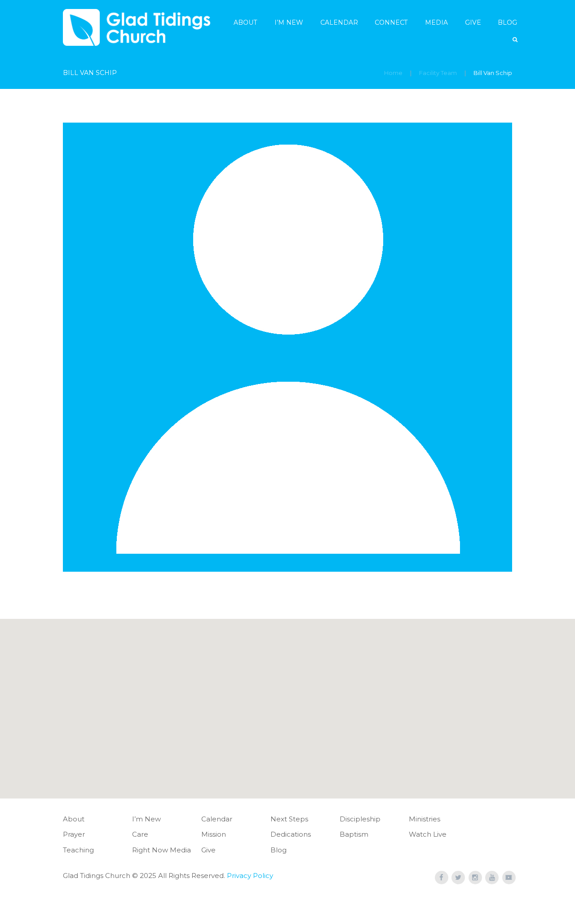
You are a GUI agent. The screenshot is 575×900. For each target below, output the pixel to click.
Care (140, 834)
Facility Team (438, 72)
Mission (213, 834)
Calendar (339, 22)
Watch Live (428, 834)
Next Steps (289, 819)
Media (436, 22)
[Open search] (515, 39)
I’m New (288, 22)
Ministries (424, 819)
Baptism (354, 834)
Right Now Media (161, 850)
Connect (391, 22)
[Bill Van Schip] (287, 347)
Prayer (74, 834)
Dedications (290, 834)
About (245, 22)
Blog (507, 22)
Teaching (78, 850)
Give (473, 22)
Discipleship (360, 819)
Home (393, 72)
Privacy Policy (250, 875)
